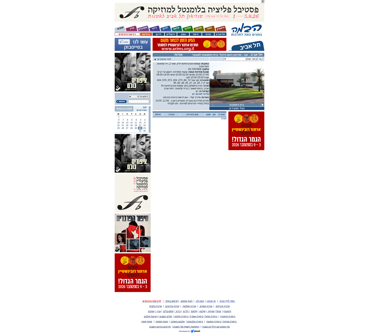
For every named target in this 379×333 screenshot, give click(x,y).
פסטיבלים (168, 311)
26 (131, 128)
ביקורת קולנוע (181, 316)
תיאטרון (227, 311)
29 (118, 128)
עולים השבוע (165, 316)
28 (123, 128)
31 (140, 131)
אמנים (151, 311)
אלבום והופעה (178, 321)
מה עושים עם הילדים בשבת (216, 326)
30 (144, 131)
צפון (183, 34)
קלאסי (194, 311)
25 (136, 128)
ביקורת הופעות (213, 321)
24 (140, 128)
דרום (158, 34)
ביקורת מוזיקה (229, 321)
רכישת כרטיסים (127, 34)
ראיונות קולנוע (151, 316)
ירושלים (170, 34)
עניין (158, 311)
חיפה (195, 34)
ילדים (186, 311)
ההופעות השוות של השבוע (186, 326)
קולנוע (202, 311)
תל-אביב (220, 34)
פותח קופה (146, 321)
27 (127, 128)
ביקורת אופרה (196, 316)
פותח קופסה (162, 321)
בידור (178, 311)
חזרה (223, 118)
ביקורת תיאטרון (227, 316)
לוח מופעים (163, 59)
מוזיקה (210, 311)
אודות (178, 54)
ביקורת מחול (211, 316)
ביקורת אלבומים (195, 321)
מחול (218, 311)
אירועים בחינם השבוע (160, 326)
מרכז (208, 34)
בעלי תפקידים (237, 108)
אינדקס (146, 34)
